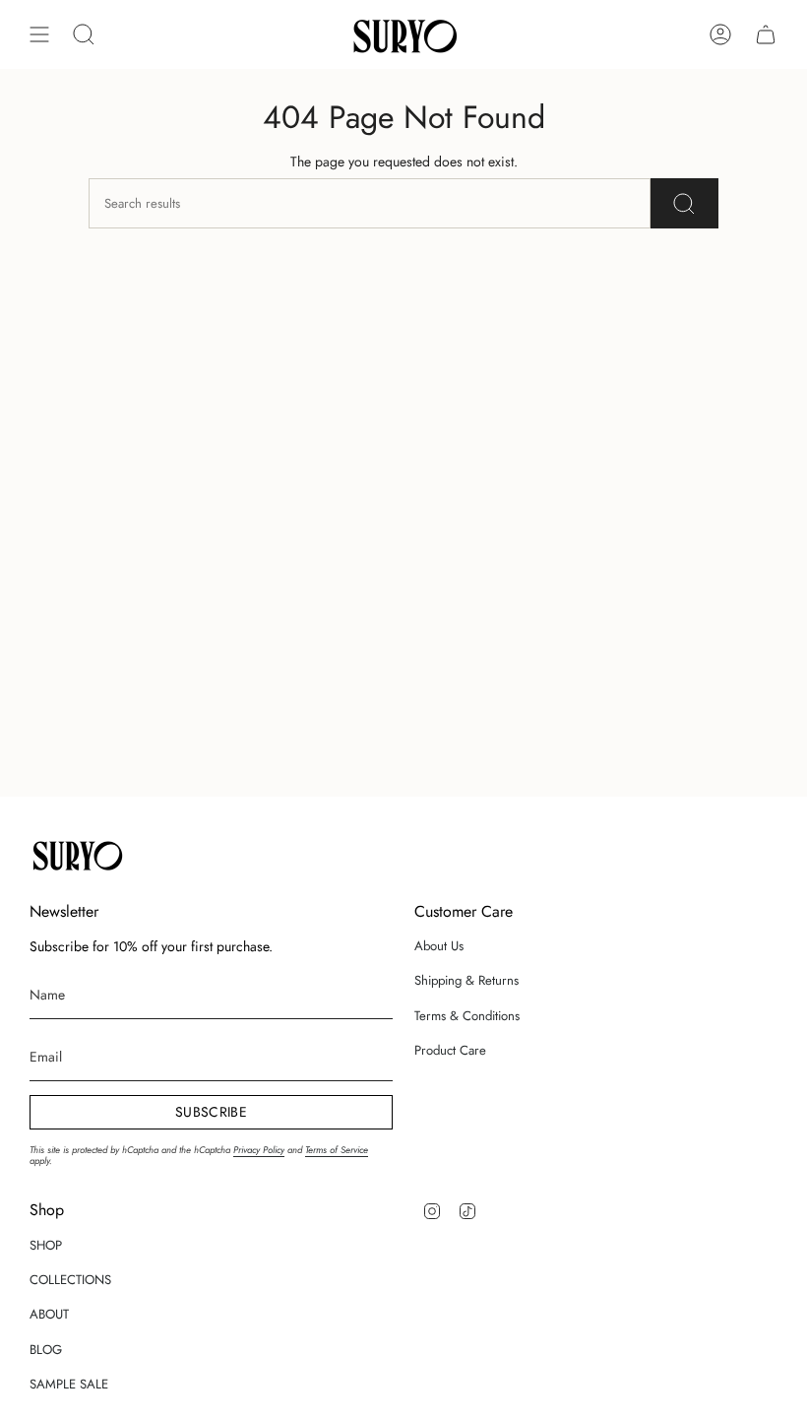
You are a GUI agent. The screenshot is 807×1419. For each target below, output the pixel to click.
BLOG (46, 1349)
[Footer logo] (76, 854)
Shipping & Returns (466, 980)
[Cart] (765, 34)
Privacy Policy (258, 1150)
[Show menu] (39, 34)
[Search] (684, 203)
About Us (439, 945)
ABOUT (49, 1314)
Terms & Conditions (467, 1015)
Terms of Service (336, 1150)
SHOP (46, 1245)
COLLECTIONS (70, 1279)
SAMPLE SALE (69, 1384)
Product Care (450, 1050)
